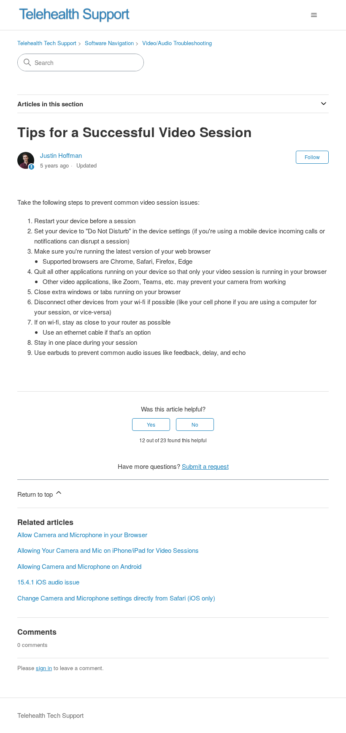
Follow (312, 156)
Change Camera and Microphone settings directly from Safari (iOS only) (116, 597)
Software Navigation (109, 43)
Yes (151, 424)
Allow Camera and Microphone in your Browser (82, 534)
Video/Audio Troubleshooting (177, 43)
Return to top (35, 494)
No (195, 424)
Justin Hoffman (61, 155)
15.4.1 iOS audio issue (48, 581)
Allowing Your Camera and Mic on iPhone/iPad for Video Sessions (108, 550)
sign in (44, 668)
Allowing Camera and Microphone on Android (79, 566)
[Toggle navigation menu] (314, 15)
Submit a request (205, 466)
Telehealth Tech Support (46, 43)
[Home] (74, 15)
